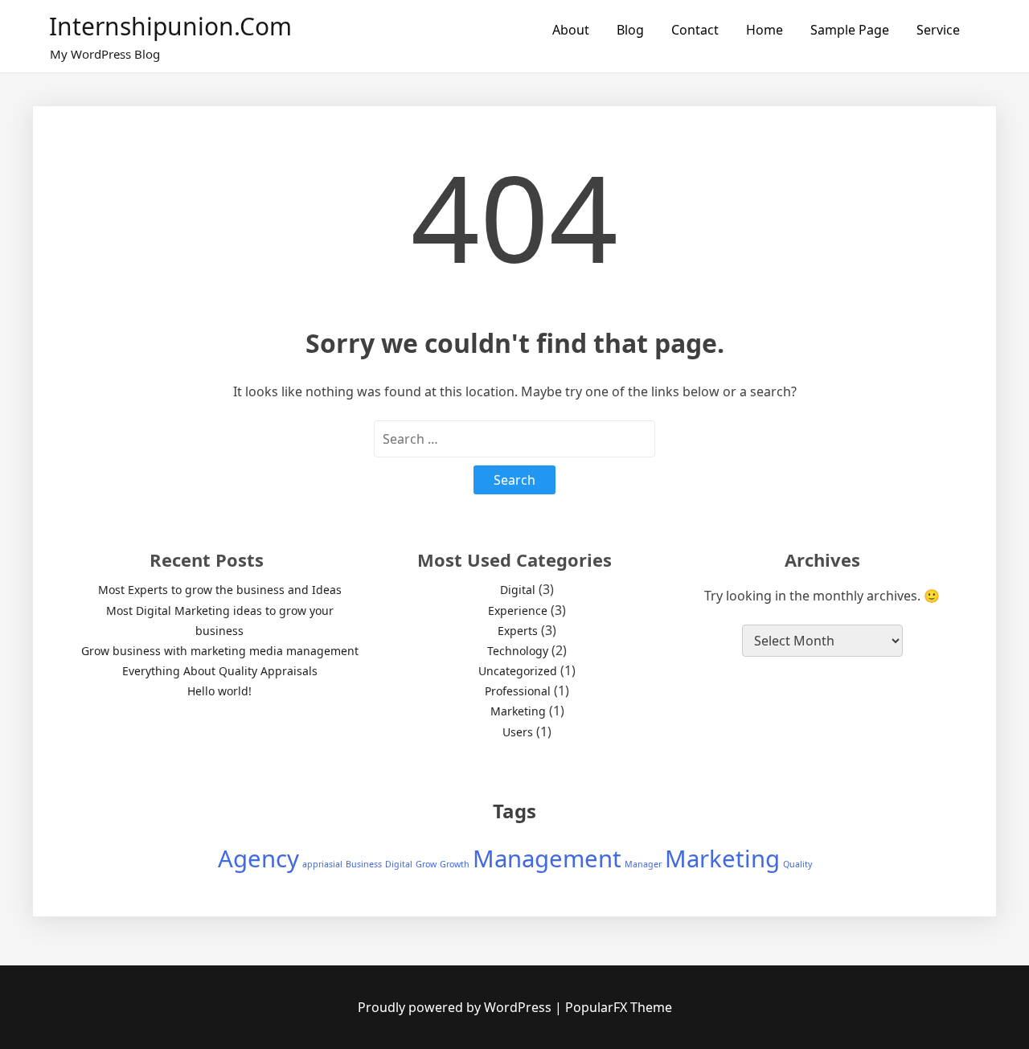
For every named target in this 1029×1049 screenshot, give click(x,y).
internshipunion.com (170, 26)
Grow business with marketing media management (220, 650)
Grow (426, 864)
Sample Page (849, 30)
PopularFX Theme (618, 1007)
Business (364, 864)
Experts (518, 630)
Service (938, 30)
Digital (517, 589)
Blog (630, 30)
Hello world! (219, 691)
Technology (517, 650)
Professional (518, 691)
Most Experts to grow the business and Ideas (220, 589)
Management (547, 858)
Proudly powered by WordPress (456, 1007)
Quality (797, 864)
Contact (695, 30)
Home (764, 30)
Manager (643, 864)
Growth (454, 864)
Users (517, 732)
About (570, 30)
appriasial (322, 864)
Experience (517, 610)
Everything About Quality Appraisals (220, 670)
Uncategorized (517, 670)
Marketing (518, 711)
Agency (258, 858)
